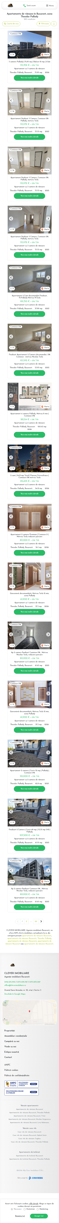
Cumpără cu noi (11, 1041)
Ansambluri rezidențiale (15, 1036)
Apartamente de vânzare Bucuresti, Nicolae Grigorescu (30, 1119)
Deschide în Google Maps (15, 994)
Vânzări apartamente (29, 1106)
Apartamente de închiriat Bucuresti (29, 1156)
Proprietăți (9, 1031)
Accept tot (38, 1216)
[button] (54, 23)
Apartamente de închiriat (29, 1152)
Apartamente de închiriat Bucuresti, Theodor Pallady (29, 1159)
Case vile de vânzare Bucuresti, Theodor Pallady (29, 1142)
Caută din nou (12, 24)
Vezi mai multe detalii (29, 78)
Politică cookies (11, 1070)
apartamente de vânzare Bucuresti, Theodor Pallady (29, 938)
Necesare (18, 1209)
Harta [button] (46, 54)
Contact (8, 1057)
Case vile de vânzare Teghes (29, 1138)
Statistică (30, 1209)
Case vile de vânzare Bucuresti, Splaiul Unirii (30, 1135)
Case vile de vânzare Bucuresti (29, 1132)
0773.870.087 (34, 982)
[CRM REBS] (35, 1178)
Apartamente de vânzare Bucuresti (29, 1109)
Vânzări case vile (29, 1128)
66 (36, 921)
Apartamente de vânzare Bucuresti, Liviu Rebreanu (29, 1122)
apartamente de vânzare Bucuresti (36, 936)
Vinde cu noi (10, 1047)
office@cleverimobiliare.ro (15, 985)
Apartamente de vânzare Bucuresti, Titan (29, 1116)
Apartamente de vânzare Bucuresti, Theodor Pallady (29, 1112)
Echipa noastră (11, 1052)
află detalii (33, 1204)
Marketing (44, 1209)
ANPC (7, 1065)
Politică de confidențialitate (16, 1076)
